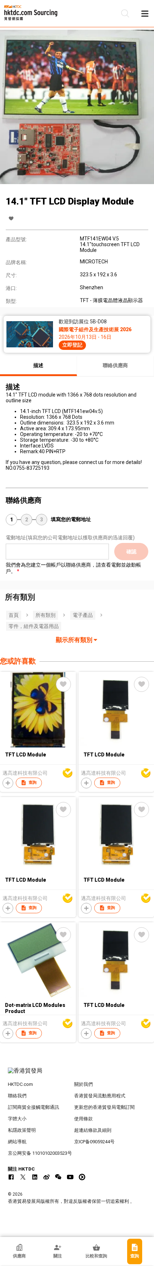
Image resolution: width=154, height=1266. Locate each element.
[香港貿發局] (77, 1074)
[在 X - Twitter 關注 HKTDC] (23, 1177)
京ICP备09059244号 (94, 1141)
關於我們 (83, 1084)
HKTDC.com (20, 1084)
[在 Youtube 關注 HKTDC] (70, 1177)
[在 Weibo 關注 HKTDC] (46, 1177)
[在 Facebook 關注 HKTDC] (11, 1177)
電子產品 (83, 615)
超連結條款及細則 (92, 1130)
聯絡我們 (17, 1095)
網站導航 (17, 1141)
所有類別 (45, 615)
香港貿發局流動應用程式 (99, 1095)
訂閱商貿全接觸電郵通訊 (33, 1107)
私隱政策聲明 (22, 1130)
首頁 (14, 615)
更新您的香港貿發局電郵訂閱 (104, 1107)
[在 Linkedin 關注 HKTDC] (35, 1177)
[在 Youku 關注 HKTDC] (82, 1177)
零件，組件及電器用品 (34, 626)
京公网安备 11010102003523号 (40, 1153)
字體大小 (17, 1118)
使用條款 (83, 1118)
